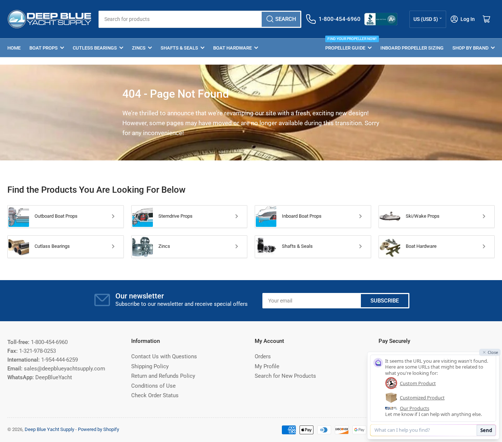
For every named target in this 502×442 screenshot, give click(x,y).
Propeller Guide (348, 45)
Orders (263, 356)
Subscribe (384, 300)
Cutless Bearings (95, 48)
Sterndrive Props (175, 216)
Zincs (139, 48)
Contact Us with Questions (164, 356)
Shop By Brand (470, 48)
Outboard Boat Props (56, 216)
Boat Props (43, 48)
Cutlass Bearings (52, 246)
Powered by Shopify (98, 429)
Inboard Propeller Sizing (412, 48)
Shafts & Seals (179, 48)
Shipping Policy (150, 366)
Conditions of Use (153, 386)
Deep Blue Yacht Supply (49, 429)
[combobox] (200, 19)
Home (14, 48)
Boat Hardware (232, 48)
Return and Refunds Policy (163, 376)
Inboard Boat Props (302, 216)
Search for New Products (285, 376)
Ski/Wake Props (423, 216)
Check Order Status (155, 395)
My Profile (267, 366)
